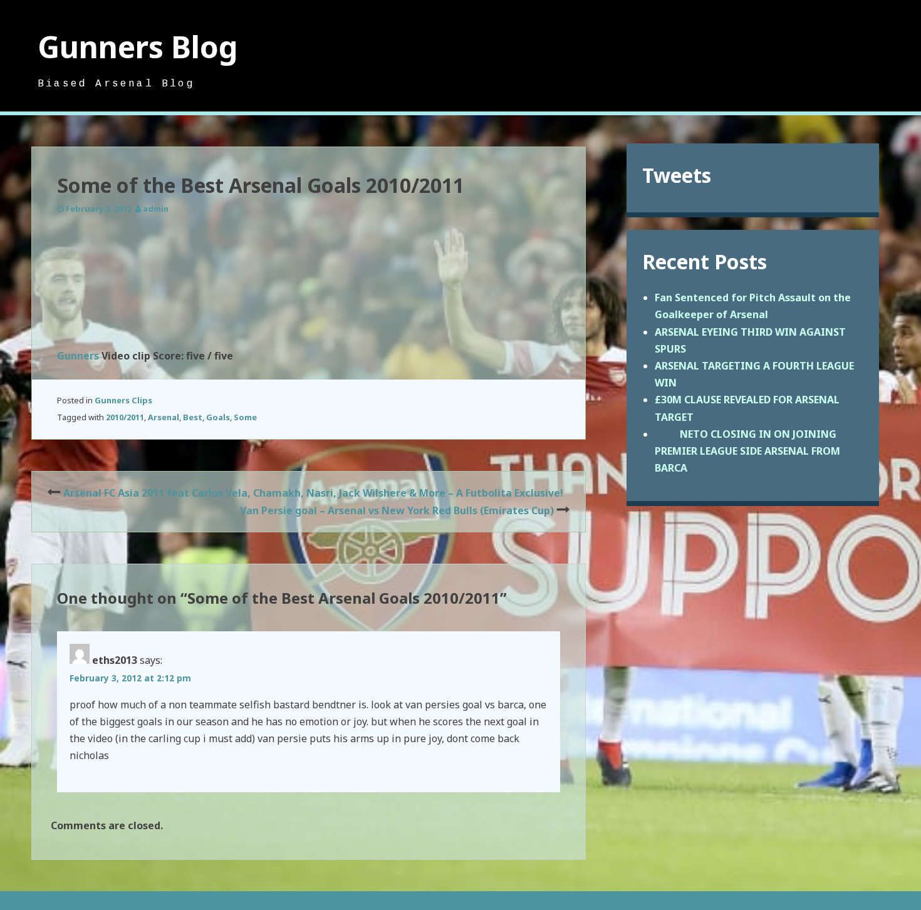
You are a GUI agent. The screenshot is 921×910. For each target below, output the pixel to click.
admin (156, 208)
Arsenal (163, 417)
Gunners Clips (123, 400)
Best (192, 417)
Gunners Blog (138, 46)
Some (245, 417)
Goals (218, 417)
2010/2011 (125, 417)
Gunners (78, 356)
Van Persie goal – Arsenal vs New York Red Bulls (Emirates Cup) (397, 510)
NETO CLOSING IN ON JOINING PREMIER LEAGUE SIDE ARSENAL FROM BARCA (747, 451)
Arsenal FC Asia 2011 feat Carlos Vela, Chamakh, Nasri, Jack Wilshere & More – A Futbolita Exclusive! (313, 493)
